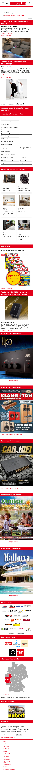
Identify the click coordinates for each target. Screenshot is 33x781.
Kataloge (5, 751)
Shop (4, 741)
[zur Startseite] (18, 3)
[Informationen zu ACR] (5, 607)
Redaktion (6, 746)
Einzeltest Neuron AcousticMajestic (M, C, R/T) (24, 188)
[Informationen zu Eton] (27, 611)
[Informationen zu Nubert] (16, 624)
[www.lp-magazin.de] (12, 655)
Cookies (5, 766)
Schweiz (6, 695)
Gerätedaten (6, 748)
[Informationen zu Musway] (8, 624)
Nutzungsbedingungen (9, 769)
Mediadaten (6, 761)
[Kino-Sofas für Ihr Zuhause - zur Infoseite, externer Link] (16, 48)
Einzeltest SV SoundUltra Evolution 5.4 (8, 234)
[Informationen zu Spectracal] (12, 629)
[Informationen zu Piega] (24, 624)
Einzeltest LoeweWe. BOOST (22, 209)
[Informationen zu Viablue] (29, 629)
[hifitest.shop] (20, 655)
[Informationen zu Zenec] (20, 633)
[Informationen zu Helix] (24, 616)
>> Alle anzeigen (6, 35)
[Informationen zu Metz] (26, 620)
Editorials (6, 756)
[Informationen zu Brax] (27, 606)
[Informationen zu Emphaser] (13, 611)
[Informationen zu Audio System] (12, 607)
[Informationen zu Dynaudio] (5, 611)
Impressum (6, 759)
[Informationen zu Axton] (19, 606)
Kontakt (5, 768)
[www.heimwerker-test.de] (24, 646)
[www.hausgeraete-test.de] (16, 646)
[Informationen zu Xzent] (12, 633)
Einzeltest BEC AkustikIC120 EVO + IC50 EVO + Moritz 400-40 (8, 211)
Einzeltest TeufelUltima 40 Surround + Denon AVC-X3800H (24, 236)
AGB (4, 763)
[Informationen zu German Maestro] (8, 616)
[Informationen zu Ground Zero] (16, 616)
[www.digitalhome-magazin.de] (8, 646)
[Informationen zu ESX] (20, 612)
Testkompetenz (7, 745)
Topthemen (6, 755)
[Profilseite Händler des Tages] (16, 711)
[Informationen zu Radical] (4, 629)
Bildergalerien (7, 750)
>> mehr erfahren (6, 288)
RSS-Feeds (6, 753)
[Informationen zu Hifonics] (6, 619)
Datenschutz (6, 764)
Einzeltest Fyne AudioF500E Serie (6, 188)
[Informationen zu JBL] (12, 620)
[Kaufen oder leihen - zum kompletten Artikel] (16, 89)
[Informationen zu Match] (18, 619)
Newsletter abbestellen (8, 737)
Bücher (5, 743)
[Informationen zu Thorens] (21, 629)
